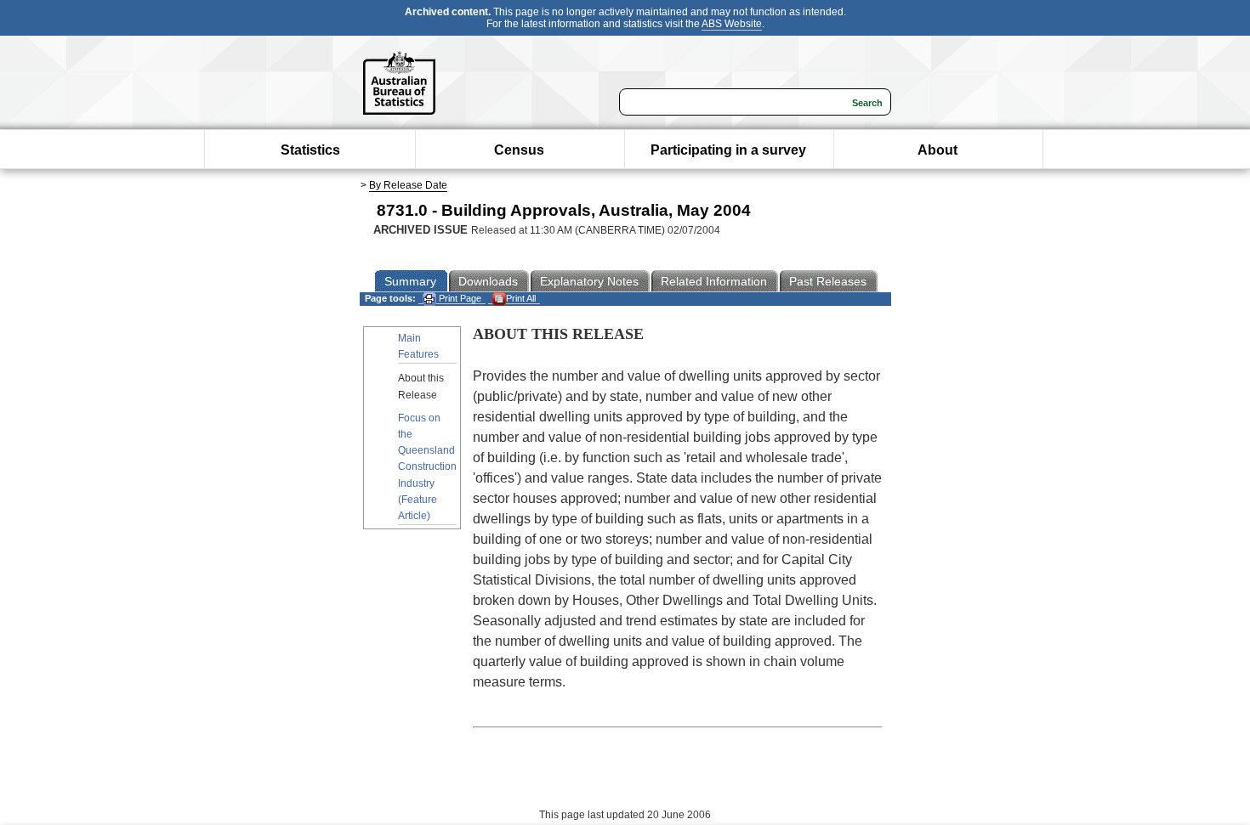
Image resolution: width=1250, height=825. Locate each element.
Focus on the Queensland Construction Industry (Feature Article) (427, 467)
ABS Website (732, 24)
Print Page (458, 298)
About (937, 150)
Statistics (310, 150)
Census (519, 150)
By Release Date (408, 185)
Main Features (418, 346)
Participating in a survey (728, 150)
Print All (521, 298)
